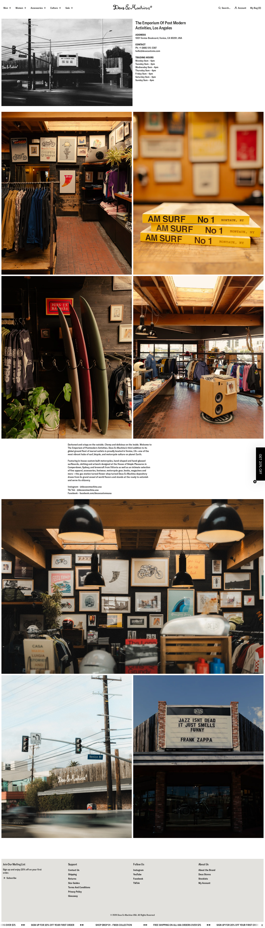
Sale (67, 8)
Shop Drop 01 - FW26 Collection (197, 925)
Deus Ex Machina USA (127, 915)
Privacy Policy (75, 891)
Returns (72, 878)
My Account (204, 883)
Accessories (37, 8)
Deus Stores (204, 874)
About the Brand (206, 870)
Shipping (72, 874)
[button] (260, 464)
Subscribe (11, 878)
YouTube (137, 874)
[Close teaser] (255, 481)
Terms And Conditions (79, 887)
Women (19, 8)
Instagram (138, 870)
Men (5, 8)
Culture (54, 8)
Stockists (203, 878)
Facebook (138, 878)
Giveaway (73, 896)
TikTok (136, 883)
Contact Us (73, 870)
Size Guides (74, 883)
